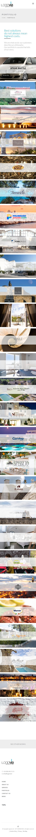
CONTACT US (6, 793)
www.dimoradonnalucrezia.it (12, 136)
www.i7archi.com (8, 531)
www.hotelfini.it (8, 260)
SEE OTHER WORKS (18, 744)
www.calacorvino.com (10, 432)
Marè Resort (7, 331)
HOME (4, 781)
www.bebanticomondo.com (11, 703)
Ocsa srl (6, 553)
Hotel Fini (6, 257)
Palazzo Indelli (8, 307)
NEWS (4, 796)
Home (4, 17)
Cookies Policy (13, 831)
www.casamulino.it (9, 284)
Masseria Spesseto (10, 455)
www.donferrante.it (9, 654)
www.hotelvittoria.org (10, 408)
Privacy (20, 831)
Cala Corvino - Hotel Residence (14, 430)
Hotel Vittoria (8, 405)
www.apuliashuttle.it (9, 62)
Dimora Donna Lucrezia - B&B (14, 134)
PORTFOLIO (5, 790)
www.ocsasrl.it (7, 555)
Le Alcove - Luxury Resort (12, 479)
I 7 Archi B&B (7, 529)
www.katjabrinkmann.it (10, 506)
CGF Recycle (7, 159)
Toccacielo (7, 183)
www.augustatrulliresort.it (11, 383)
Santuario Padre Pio (10, 110)
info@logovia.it (7, 774)
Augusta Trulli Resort (11, 381)
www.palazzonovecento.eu (11, 358)
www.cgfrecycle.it (8, 161)
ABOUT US (5, 784)
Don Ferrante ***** (10, 652)
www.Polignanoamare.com (11, 210)
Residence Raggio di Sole (12, 627)
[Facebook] (18, 826)
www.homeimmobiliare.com (11, 235)
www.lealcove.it (8, 481)
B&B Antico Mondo (10, 701)
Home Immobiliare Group (12, 233)
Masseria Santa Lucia (11, 85)
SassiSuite (7, 578)
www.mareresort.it (9, 334)
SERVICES (5, 787)
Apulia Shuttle (8, 60)
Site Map (25, 831)
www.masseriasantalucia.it (11, 87)
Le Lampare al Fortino (11, 677)
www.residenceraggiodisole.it (12, 629)
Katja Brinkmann (9, 504)
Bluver (5, 603)
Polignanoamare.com (11, 208)
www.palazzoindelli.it (10, 309)
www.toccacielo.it (9, 186)
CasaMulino (7, 282)
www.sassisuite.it (8, 580)
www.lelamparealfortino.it (11, 679)
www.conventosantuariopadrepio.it (14, 112)
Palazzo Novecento (10, 356)
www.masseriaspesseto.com (11, 457)
